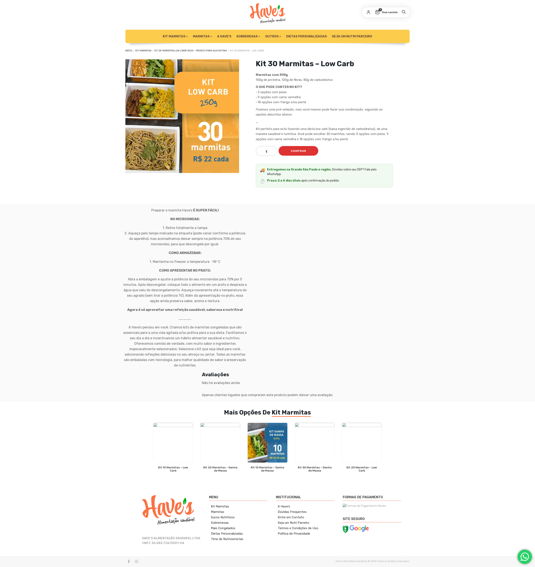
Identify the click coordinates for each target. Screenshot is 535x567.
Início (128, 50)
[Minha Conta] (368, 12)
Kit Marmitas (174, 36)
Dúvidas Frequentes (292, 512)
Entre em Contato (291, 517)
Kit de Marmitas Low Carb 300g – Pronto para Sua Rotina (190, 50)
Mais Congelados (223, 528)
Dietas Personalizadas (306, 36)
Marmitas (217, 512)
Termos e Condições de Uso (298, 528)
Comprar (298, 151)
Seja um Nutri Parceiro (352, 36)
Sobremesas (247, 36)
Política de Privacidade (294, 533)
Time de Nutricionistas (227, 539)
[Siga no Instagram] (136, 561)
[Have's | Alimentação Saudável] (267, 13)
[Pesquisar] (403, 12)
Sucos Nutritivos (223, 517)
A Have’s (224, 36)
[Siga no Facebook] (128, 561)
